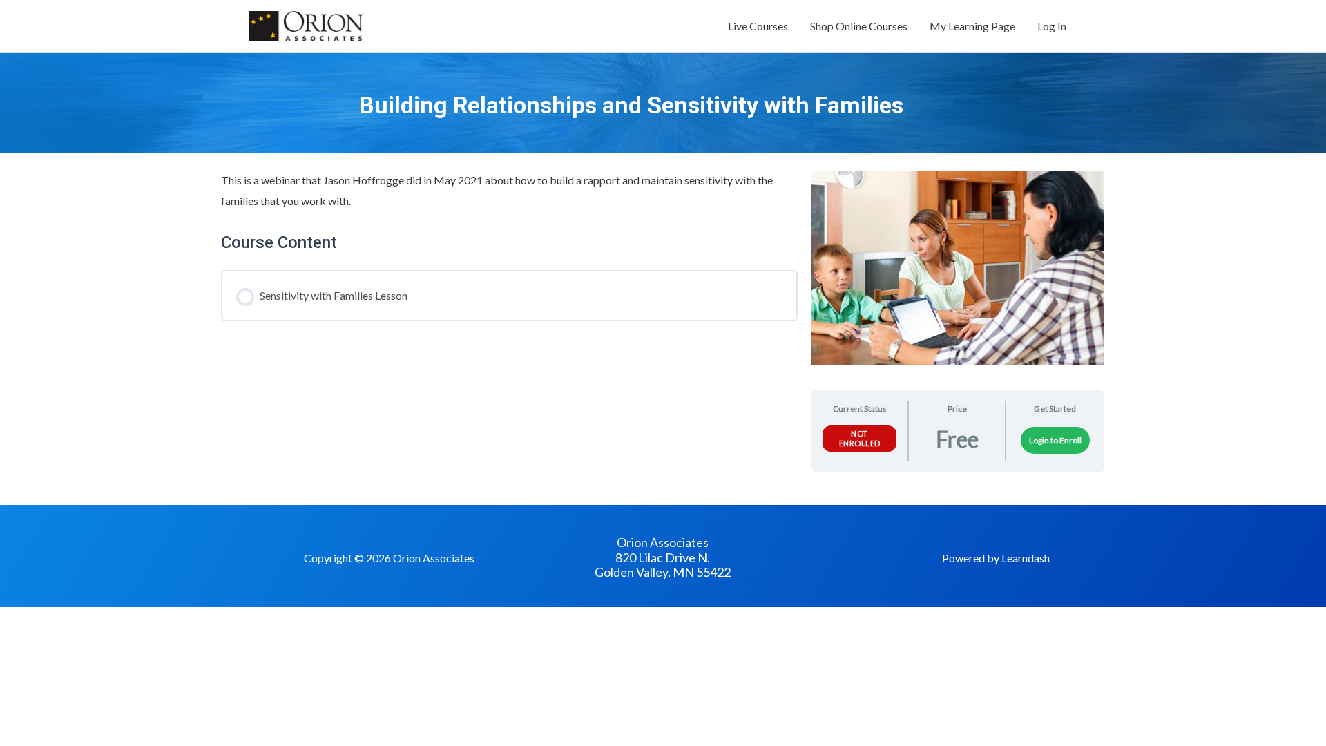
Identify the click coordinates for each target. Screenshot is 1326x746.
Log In (1051, 25)
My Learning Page (972, 25)
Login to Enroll (1055, 440)
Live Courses (758, 25)
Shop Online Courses (858, 25)
